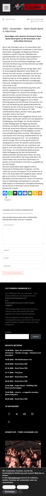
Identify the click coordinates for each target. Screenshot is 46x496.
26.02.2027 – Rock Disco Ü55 (16, 381)
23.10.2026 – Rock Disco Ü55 (16, 368)
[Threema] (15, 193)
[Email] (30, 193)
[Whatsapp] (10, 193)
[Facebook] (5, 193)
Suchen (8, 332)
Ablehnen (22, 487)
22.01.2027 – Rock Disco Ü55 (16, 377)
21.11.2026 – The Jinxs (13, 372)
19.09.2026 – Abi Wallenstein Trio (18, 359)
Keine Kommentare (36, 19)
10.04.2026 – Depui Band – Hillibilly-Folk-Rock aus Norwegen (21, 386)
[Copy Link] (35, 193)
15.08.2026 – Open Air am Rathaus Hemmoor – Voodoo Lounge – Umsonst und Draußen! (23, 352)
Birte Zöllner (38, 21)
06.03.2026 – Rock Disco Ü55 (16, 399)
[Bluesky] (20, 193)
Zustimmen (9, 487)
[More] (40, 193)
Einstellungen (14, 478)
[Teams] (25, 193)
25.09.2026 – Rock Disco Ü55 (16, 364)
